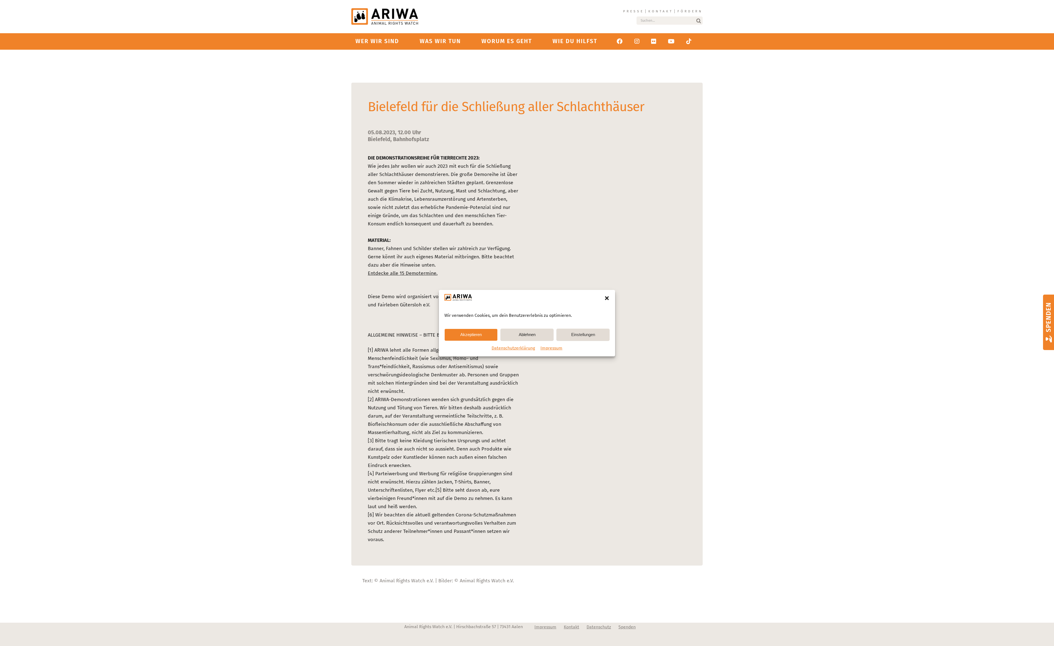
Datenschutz (599, 627)
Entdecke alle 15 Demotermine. (403, 273)
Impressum (551, 348)
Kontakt (660, 11)
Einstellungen (583, 334)
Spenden (627, 627)
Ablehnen (527, 334)
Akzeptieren (471, 334)
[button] (607, 298)
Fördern (690, 11)
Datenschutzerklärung (513, 348)
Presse (633, 11)
